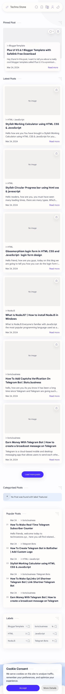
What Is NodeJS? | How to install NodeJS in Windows (32, 317)
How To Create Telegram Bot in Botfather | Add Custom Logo (33, 550)
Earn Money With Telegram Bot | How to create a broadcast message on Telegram (31, 444)
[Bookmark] (41, 7)
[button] (47, 7)
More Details (50, 684)
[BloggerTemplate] (17, 46)
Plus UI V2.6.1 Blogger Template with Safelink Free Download (29, 52)
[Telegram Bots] (29, 544)
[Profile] (52, 7)
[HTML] (11, 119)
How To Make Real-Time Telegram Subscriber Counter (30, 526)
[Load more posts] (33, 474)
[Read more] (53, 67)
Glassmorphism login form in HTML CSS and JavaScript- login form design (32, 253)
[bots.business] (14, 374)
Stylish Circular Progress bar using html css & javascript (32, 189)
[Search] (36, 7)
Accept (23, 684)
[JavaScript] (19, 119)
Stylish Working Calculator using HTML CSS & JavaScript (32, 126)
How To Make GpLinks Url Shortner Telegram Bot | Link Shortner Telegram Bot (32, 582)
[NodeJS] (11, 310)
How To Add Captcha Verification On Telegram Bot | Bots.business (28, 380)
